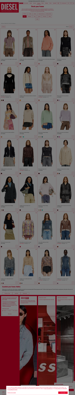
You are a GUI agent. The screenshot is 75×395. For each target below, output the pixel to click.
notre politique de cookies (12, 389)
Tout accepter (63, 392)
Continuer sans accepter (11, 392)
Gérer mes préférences (48, 388)
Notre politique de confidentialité (61, 388)
